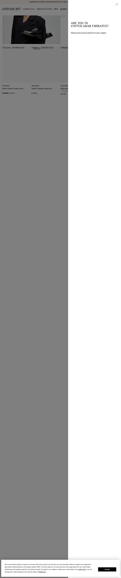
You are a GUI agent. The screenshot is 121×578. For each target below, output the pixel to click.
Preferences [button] (42, 572)
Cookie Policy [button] (82, 569)
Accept (107, 569)
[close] (116, 4)
